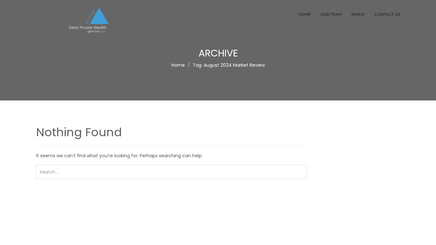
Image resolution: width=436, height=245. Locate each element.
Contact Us (387, 14)
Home (304, 14)
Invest (358, 14)
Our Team (331, 14)
